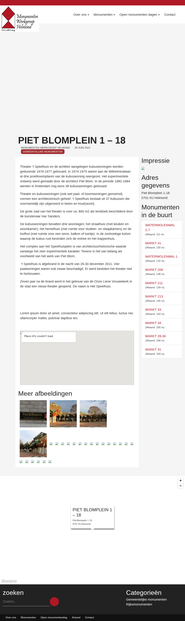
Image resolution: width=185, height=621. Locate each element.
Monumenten (28, 617)
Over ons (11, 617)
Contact (89, 617)
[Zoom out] (180, 485)
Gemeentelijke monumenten (43, 151)
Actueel (76, 617)
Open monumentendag (54, 617)
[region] (92, 530)
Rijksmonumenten (139, 604)
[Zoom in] (180, 480)
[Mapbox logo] (9, 581)
